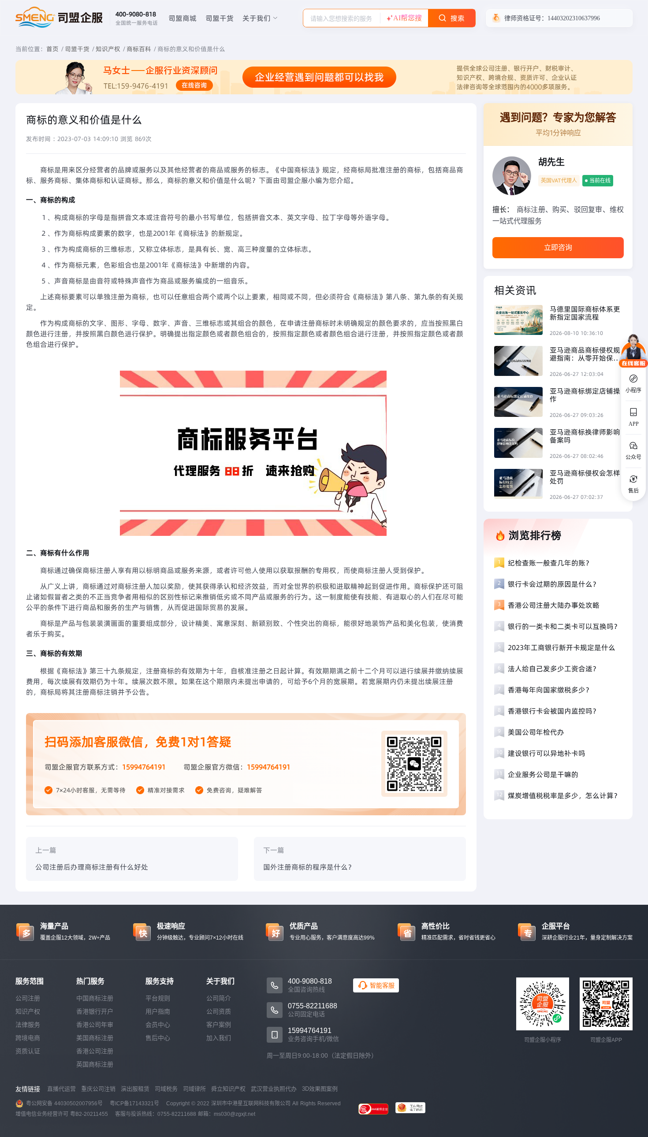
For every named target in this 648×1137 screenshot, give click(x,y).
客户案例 (218, 1024)
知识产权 (108, 49)
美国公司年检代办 (536, 732)
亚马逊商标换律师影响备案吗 (585, 436)
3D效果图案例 (320, 1088)
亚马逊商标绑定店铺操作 (585, 395)
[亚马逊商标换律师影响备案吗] (522, 444)
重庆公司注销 (98, 1088)
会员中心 (157, 1024)
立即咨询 (558, 247)
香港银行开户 (94, 1011)
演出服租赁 (135, 1088)
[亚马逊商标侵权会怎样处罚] (522, 485)
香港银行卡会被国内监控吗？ (554, 711)
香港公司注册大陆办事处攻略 (554, 605)
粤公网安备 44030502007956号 (64, 1103)
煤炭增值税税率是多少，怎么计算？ (564, 795)
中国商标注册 (94, 998)
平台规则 (157, 998)
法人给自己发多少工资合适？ (554, 669)
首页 (52, 49)
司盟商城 (182, 18)
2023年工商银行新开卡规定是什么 (561, 647)
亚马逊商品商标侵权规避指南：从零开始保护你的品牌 (585, 354)
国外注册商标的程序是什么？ (309, 867)
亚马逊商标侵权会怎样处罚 (585, 477)
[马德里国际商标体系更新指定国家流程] (522, 321)
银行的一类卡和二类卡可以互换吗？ (564, 626)
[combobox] (341, 18)
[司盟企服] (413, 1108)
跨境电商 (27, 1037)
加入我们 (218, 1037)
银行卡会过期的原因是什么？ (554, 584)
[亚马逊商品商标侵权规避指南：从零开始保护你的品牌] (522, 362)
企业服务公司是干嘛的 (543, 774)
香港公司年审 (94, 1024)
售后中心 (157, 1037)
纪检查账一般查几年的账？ (550, 563)
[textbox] (342, 18)
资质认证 (27, 1051)
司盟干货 (219, 18)
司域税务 (166, 1088)
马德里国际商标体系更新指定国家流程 (585, 313)
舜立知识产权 (228, 1088)
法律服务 (27, 1024)
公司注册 (27, 998)
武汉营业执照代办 (274, 1088)
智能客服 (382, 985)
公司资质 (218, 1011)
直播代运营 (61, 1088)
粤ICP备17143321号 (134, 1103)
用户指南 (157, 1011)
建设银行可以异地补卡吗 (546, 753)
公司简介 (218, 998)
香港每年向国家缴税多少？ (550, 690)
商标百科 (139, 49)
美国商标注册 (94, 1037)
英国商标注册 (94, 1064)
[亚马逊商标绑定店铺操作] (522, 403)
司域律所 (194, 1088)
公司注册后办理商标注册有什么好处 (91, 867)
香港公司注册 (94, 1051)
